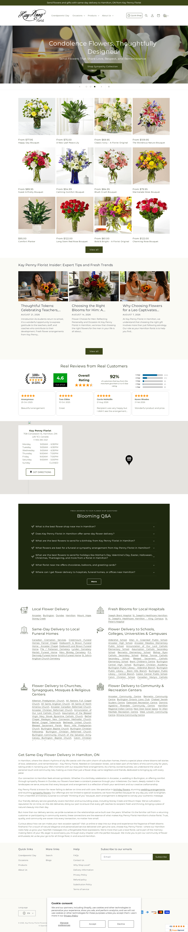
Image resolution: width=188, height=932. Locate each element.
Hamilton (70, 615)
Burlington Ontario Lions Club (133, 699)
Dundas (60, 615)
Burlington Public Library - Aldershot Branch (131, 667)
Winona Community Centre (130, 715)
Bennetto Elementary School (134, 652)
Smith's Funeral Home (69, 655)
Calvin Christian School (121, 677)
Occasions (23, 860)
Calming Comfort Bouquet (70, 192)
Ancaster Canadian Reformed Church (71, 707)
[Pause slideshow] (108, 87)
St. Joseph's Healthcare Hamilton (150, 615)
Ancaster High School (120, 643)
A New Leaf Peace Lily (67, 142)
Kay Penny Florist (32, 923)
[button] (78, 15)
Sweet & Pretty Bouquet (30, 192)
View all (94, 249)
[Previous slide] (80, 87)
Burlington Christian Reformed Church (68, 731)
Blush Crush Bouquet (106, 192)
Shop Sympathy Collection (94, 66)
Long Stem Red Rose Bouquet (72, 241)
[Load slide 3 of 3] (95, 87)
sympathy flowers (42, 792)
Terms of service (81, 889)
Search (49, 855)
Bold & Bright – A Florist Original (112, 241)
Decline (121, 924)
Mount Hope (84, 615)
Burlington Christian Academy (150, 664)
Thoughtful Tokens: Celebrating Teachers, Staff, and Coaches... (39, 308)
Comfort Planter (26, 241)
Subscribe (161, 857)
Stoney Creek (39, 618)
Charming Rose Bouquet (145, 241)
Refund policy (80, 879)
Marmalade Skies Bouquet (146, 192)
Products (22, 865)
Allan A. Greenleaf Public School (148, 640)
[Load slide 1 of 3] (86, 87)
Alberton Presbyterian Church (48, 700)
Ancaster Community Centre (124, 696)
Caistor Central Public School (151, 674)
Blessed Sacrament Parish (47, 725)
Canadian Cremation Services (49, 640)
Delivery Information (83, 870)
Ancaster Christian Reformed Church (52, 710)
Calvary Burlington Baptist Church (51, 738)
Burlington (48, 615)
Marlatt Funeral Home (44, 652)
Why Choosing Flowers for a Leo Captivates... (142, 308)
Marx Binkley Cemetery (72, 652)
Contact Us (78, 860)
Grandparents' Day (27, 855)
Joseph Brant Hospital (119, 615)
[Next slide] (101, 87)
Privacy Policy (71, 915)
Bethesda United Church (77, 722)
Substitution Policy (82, 884)
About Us (22, 870)
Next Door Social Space (146, 708)
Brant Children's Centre (142, 661)
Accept (92, 924)
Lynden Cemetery (81, 649)
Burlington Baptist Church (55, 728)
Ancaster (36, 615)
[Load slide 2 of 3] (90, 87)
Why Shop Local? (81, 865)
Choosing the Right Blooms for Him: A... (88, 308)
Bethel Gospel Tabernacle (46, 722)
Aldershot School (117, 640)
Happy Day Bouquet (28, 142)
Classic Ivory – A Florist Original (111, 142)
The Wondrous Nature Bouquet (149, 142)
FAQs (76, 855)
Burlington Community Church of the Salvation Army (61, 735)
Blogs (48, 860)
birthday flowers (121, 789)
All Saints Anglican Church (55, 704)
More (94, 581)
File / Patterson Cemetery (55, 649)
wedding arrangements (153, 789)
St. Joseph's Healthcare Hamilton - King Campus (135, 618)
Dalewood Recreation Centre (141, 702)
